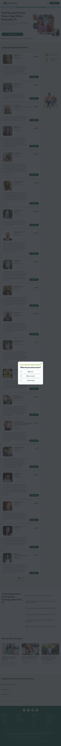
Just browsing (30, 380)
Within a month (30, 376)
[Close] (41, 363)
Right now (30, 371)
